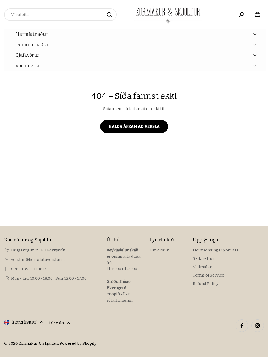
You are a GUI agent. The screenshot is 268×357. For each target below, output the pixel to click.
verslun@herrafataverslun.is (38, 259)
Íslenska (57, 323)
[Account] (242, 14)
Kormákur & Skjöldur (38, 343)
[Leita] (109, 14)
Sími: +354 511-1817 (28, 269)
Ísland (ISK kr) (25, 322)
